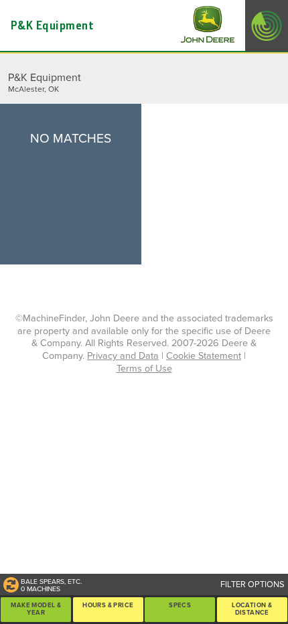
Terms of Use (144, 368)
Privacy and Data (123, 356)
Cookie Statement (203, 356)
